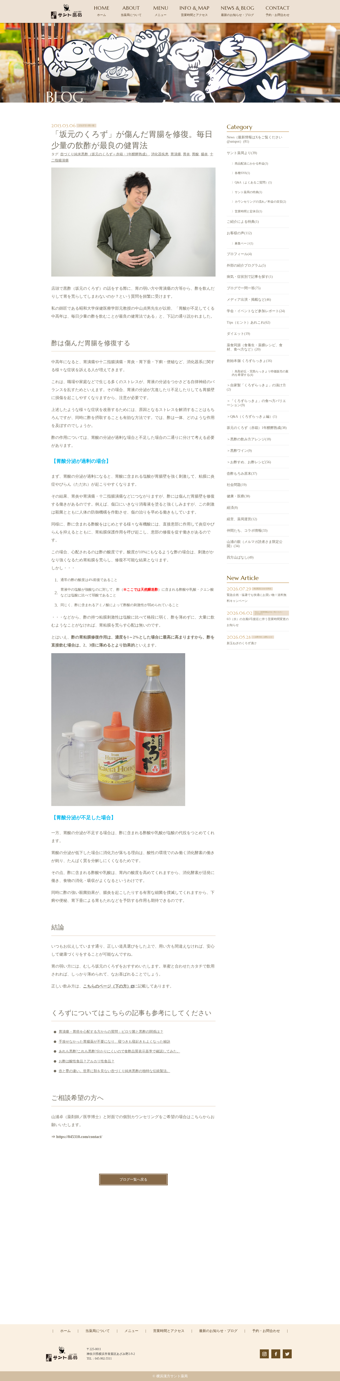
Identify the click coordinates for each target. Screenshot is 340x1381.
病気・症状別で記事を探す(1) (250, 277)
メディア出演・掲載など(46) (249, 299)
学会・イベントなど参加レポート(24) (256, 311)
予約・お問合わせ (266, 1331)
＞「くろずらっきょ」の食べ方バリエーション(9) (256, 403)
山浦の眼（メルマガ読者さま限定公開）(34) (255, 544)
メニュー (131, 1331)
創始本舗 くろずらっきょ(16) (249, 361)
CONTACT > (170, 1323)
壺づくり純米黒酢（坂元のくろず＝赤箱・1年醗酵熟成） (104, 154)
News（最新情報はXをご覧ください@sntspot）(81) (254, 139)
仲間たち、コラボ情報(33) (247, 530)
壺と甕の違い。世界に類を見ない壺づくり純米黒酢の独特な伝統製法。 (114, 1071)
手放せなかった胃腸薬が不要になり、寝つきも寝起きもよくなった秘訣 (114, 1041)
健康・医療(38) (238, 496)
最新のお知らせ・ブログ (218, 1331)
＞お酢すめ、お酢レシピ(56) (249, 462)
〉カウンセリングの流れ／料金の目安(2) (259, 201)
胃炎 (186, 154)
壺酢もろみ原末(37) (242, 473)
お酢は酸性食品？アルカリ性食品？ (86, 1061)
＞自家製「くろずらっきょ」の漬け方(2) (256, 387)
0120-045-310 (173, 1302)
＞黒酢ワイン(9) (239, 451)
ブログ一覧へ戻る (133, 1179)
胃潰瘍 (175, 154)
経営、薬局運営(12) (242, 519)
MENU (160, 11)
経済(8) (232, 508)
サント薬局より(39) (242, 153)
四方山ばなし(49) (240, 557)
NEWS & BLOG (237, 11)
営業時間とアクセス (168, 1331)
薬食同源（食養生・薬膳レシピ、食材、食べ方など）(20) (255, 347)
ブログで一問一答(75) (244, 288)
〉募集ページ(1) (242, 243)
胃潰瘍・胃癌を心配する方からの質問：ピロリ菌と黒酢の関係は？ (111, 1032)
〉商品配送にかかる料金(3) (250, 163)
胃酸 (195, 154)
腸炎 (204, 154)
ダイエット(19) (238, 334)
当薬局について (97, 1331)
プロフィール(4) (239, 254)
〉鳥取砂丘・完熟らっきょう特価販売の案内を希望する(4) (260, 373)
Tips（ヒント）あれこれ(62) (248, 322)
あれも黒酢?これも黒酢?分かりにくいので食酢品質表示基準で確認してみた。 (119, 1051)
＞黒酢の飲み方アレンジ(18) (249, 439)
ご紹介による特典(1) (243, 222)
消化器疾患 (160, 154)
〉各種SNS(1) (241, 173)
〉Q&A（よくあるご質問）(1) (252, 182)
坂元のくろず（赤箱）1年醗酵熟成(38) (257, 428)
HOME (101, 11)
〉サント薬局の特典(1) (247, 192)
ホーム (65, 1331)
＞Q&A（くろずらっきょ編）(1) (252, 416)
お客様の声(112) (239, 233)
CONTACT (277, 11)
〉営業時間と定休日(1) (247, 211)
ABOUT (131, 11)
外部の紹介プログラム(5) (246, 265)
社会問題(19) (237, 485)
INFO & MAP (194, 11)
